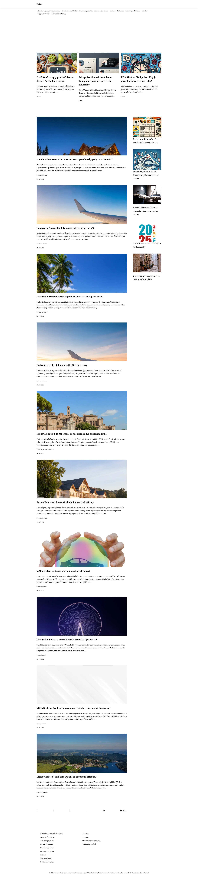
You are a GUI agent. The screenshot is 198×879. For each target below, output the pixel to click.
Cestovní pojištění (86, 11)
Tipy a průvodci (44, 14)
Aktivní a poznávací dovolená (49, 11)
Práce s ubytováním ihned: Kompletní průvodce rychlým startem (146, 175)
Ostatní (144, 11)
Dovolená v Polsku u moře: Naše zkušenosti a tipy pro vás (67, 639)
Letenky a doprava (133, 11)
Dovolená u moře (101, 11)
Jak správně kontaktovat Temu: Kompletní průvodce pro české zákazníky (95, 81)
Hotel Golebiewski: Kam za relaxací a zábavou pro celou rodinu (145, 211)
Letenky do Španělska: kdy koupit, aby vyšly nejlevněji (66, 228)
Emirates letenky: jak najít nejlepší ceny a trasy (62, 365)
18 (104, 811)
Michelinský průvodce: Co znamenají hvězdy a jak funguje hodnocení (73, 708)
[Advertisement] (99, 30)
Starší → (123, 811)
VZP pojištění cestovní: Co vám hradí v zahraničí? (63, 571)
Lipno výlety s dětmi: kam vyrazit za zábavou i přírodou (66, 776)
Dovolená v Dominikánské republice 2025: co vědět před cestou (70, 296)
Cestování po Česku (69, 11)
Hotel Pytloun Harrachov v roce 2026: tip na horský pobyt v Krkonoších (75, 159)
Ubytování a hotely (59, 14)
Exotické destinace (117, 11)
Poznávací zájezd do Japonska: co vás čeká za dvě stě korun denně (72, 433)
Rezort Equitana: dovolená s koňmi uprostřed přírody (65, 502)
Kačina (39, 4)
